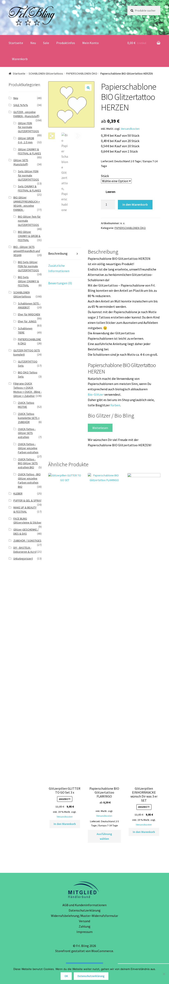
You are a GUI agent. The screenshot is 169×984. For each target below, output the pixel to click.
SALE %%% (20, 105)
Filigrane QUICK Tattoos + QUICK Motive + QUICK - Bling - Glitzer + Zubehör (27, 390)
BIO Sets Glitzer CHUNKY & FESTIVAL (28, 281)
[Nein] (164, 974)
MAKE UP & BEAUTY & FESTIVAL (24, 509)
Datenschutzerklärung (85, 910)
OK (66, 976)
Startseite (16, 43)
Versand (84, 921)
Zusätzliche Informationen (58, 268)
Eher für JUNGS (27, 321)
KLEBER (17, 493)
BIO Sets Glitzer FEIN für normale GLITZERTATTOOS (28, 266)
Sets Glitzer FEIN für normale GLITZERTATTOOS (28, 175)
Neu (33, 43)
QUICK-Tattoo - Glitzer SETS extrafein (27, 433)
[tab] (64, 254)
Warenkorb (20, 59)
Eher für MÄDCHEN (29, 314)
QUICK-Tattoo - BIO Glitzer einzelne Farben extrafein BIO (29, 480)
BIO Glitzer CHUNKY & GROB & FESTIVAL (29, 236)
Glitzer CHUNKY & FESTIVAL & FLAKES (29, 151)
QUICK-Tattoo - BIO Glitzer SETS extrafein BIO (28, 463)
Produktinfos (65, 43)
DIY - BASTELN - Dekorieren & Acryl (24, 550)
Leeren (110, 192)
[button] (88, 87)
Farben (115, 405)
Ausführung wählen (104, 836)
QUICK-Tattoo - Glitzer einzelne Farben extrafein (28, 448)
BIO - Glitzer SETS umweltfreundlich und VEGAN (26, 251)
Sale (46, 43)
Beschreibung (58, 253)
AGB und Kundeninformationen (84, 905)
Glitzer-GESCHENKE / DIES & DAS (26, 531)
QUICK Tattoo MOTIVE (26, 405)
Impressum (84, 932)
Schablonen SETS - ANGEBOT (29, 305)
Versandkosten (130, 129)
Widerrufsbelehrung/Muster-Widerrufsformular (84, 916)
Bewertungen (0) (60, 283)
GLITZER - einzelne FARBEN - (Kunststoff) (26, 114)
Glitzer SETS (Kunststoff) (20, 162)
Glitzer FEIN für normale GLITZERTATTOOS (28, 127)
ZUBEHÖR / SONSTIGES (27, 540)
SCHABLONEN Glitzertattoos (46, 73)
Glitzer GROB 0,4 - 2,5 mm (26, 140)
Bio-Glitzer (96, 394)
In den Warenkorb (135, 204)
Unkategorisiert (23, 558)
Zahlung (84, 926)
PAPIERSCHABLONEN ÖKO (81, 73)
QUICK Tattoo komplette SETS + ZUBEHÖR (29, 418)
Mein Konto (90, 43)
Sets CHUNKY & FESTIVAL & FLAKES (29, 188)
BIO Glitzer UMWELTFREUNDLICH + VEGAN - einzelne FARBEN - (26, 203)
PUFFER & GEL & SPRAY (27, 500)
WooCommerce (102, 951)
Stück (105, 176)
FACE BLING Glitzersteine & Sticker (27, 521)
